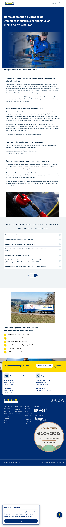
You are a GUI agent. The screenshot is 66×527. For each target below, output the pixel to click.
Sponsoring (28, 419)
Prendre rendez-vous (44, 365)
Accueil (6, 12)
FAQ (26, 423)
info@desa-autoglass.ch (44, 391)
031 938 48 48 (40, 389)
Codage (6, 420)
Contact (54, 3)
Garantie (33, 73)
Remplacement (8, 413)
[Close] (37, 507)
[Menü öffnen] (59, 3)
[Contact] (59, 515)
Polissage (6, 422)
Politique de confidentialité (23, 516)
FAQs (31, 275)
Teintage (6, 418)
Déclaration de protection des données (52, 462)
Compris (21, 521)
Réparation (7, 411)
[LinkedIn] (52, 400)
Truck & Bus (13, 12)
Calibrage (6, 416)
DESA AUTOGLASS (28, 412)
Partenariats (28, 421)
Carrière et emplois (28, 416)
